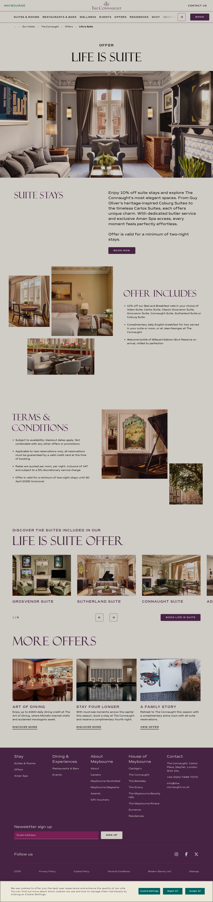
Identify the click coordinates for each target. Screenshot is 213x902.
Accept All (195, 891)
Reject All (172, 891)
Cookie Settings (149, 891)
